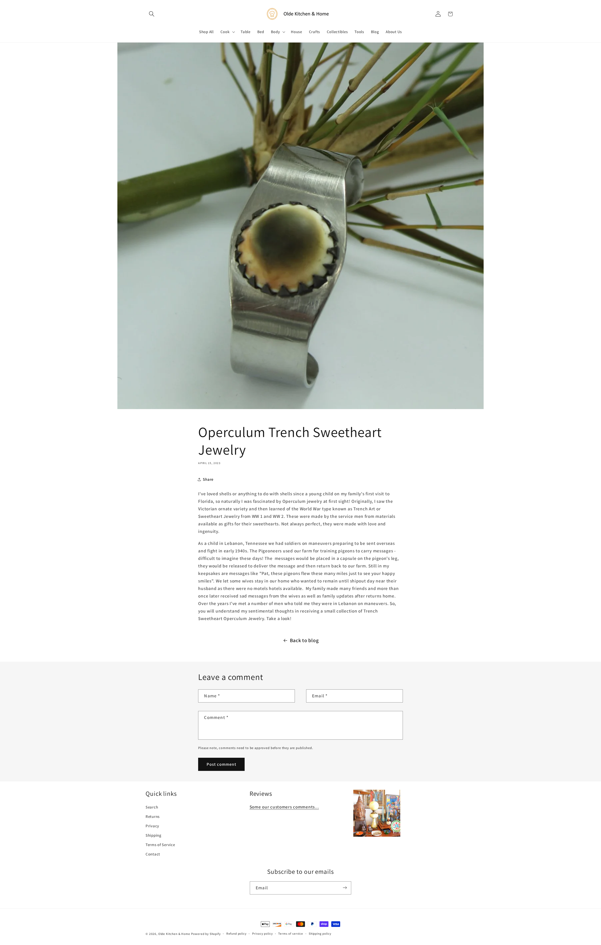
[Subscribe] (345, 887)
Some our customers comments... (284, 807)
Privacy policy (262, 934)
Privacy (152, 826)
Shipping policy (320, 934)
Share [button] (208, 479)
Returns (153, 816)
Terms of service (290, 934)
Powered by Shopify (206, 934)
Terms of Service (160, 844)
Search (152, 807)
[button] (152, 14)
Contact (153, 854)
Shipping (154, 835)
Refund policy (236, 934)
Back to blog (304, 640)
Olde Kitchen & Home (174, 934)
